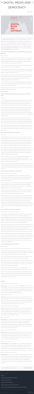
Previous (29, 11)
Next (31, 11)
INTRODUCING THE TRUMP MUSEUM (7, 382)
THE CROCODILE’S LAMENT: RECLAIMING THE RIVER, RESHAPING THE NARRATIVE (13, 387)
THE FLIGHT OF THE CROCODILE (6, 380)
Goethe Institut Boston (6, 49)
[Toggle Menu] (32, 2)
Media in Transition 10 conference (8, 39)
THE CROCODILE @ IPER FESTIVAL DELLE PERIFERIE (9, 377)
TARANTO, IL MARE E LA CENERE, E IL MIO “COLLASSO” (9, 384)
